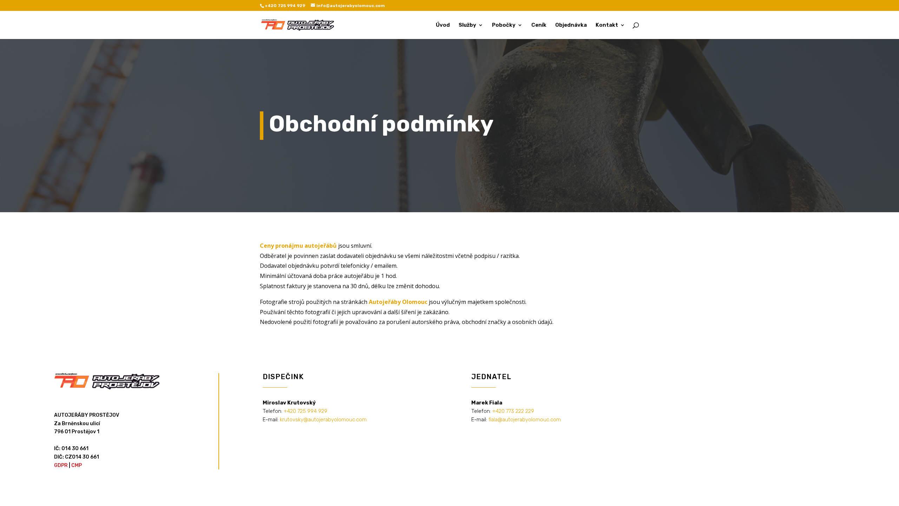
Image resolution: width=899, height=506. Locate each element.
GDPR (61, 465)
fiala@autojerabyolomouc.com (524, 419)
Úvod (443, 25)
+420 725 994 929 (305, 411)
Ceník (538, 25)
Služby (467, 25)
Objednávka (571, 25)
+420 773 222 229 (513, 411)
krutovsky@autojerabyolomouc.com (323, 419)
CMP (76, 465)
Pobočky (504, 25)
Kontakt (607, 25)
